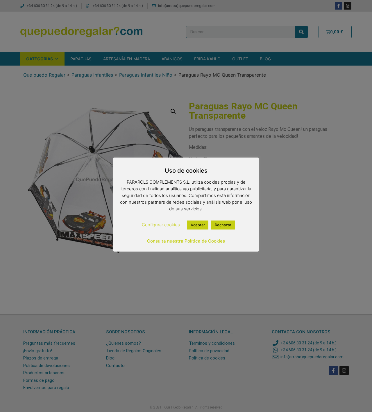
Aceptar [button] (198, 225)
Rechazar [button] (223, 225)
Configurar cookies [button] (161, 224)
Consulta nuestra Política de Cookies (186, 241)
